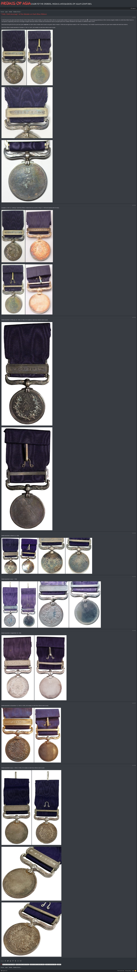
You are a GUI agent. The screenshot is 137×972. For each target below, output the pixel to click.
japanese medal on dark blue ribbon (37, 964)
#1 (135, 17)
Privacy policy (128, 970)
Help (133, 970)
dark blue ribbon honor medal (9, 964)
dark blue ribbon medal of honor (22, 964)
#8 (135, 765)
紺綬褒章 (59, 964)
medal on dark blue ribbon (51, 964)
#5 (135, 576)
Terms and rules (120, 970)
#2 (135, 205)
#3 (135, 317)
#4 (135, 533)
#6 (135, 630)
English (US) (4, 970)
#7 (135, 703)
